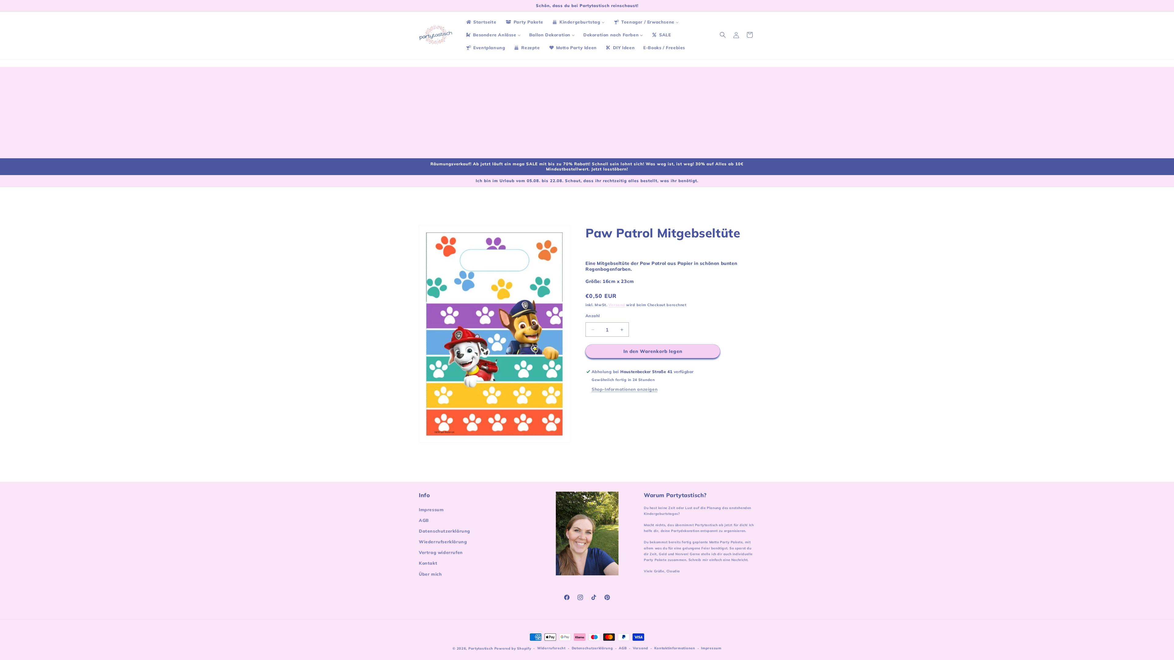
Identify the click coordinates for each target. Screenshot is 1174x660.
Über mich (430, 574)
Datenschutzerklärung (444, 531)
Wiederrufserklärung (443, 541)
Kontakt (428, 563)
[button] (722, 35)
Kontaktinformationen (674, 648)
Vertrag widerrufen (441, 552)
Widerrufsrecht (551, 648)
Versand (616, 304)
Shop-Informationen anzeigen (624, 389)
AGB (424, 520)
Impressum (431, 509)
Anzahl (592, 315)
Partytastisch (480, 648)
